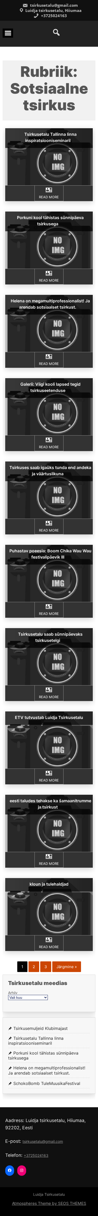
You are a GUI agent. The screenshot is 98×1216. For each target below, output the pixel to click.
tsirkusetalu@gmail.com (53, 5)
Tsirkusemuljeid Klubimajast (40, 1028)
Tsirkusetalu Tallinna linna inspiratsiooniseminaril (50, 137)
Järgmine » (66, 966)
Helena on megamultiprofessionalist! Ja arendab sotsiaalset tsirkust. (50, 304)
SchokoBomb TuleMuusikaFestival (46, 1083)
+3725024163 (53, 15)
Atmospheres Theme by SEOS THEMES (49, 1203)
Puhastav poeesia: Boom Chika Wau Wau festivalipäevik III (50, 554)
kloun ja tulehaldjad (49, 884)
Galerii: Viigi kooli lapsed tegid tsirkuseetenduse (50, 387)
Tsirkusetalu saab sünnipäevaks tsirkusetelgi (50, 637)
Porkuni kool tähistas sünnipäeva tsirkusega (50, 220)
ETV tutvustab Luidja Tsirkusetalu (49, 717)
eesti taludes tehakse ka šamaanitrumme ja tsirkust (50, 804)
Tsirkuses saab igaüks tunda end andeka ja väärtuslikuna (50, 470)
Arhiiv (13, 993)
